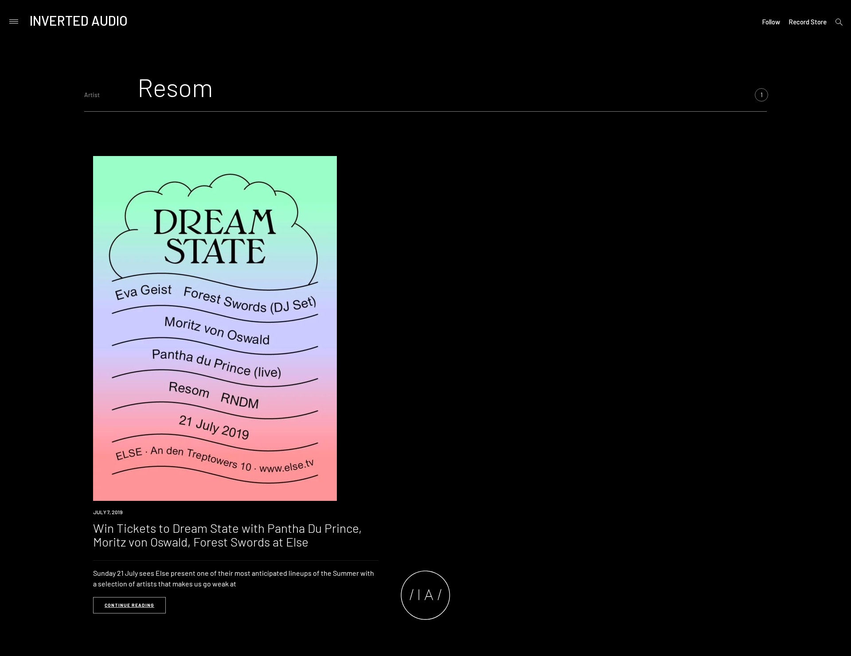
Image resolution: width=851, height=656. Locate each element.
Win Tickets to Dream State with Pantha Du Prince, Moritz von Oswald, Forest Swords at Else (227, 534)
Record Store (808, 22)
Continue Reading (129, 605)
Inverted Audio (79, 20)
